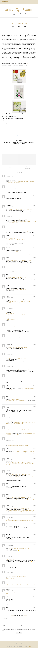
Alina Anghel (19, 140)
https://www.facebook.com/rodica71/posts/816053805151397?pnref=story (18, 548)
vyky (6, 195)
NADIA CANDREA (8, 307)
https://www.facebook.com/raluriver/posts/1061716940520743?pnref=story (19, 301)
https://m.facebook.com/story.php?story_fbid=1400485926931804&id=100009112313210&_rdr (21, 584)
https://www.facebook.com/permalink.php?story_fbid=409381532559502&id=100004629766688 (22, 231)
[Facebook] (16, 3)
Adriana (7, 285)
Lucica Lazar (8, 470)
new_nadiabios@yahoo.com (10, 313)
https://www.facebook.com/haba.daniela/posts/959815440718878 (15, 329)
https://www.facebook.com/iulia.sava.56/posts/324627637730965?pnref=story (19, 268)
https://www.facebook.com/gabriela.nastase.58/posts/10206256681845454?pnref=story (20, 390)
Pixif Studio (29, 646)
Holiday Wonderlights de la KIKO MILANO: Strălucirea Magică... (27, 166)
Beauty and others (9, 185)
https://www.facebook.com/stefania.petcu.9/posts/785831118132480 (17, 539)
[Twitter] (16, 643)
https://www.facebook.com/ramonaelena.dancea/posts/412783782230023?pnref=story (20, 209)
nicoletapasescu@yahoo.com (10, 578)
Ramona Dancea (8, 205)
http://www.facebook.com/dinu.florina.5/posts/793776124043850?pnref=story (19, 277)
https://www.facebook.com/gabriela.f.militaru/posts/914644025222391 (16, 251)
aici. (27, 63)
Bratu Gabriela (8, 247)
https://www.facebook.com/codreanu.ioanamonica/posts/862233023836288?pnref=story (20, 429)
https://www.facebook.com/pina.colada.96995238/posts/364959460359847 (16, 576)
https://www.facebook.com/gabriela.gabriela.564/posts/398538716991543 (18, 179)
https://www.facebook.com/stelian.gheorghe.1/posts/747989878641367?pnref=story (20, 462)
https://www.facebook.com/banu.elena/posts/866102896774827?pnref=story (19, 378)
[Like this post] (15, 30)
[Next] (10, 1)
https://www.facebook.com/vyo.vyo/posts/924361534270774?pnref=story (18, 347)
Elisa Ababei (8, 414)
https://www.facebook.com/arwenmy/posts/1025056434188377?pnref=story (17, 338)
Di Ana (7, 523)
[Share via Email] (22, 30)
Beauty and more (16, 113)
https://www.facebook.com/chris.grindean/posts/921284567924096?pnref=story (20, 369)
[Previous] (9, 1)
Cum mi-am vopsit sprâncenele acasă (10, 166)
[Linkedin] (20, 3)
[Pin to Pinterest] (18, 132)
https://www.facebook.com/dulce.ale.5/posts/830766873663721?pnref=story (23, 451)
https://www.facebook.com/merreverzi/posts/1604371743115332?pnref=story (19, 219)
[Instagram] (19, 643)
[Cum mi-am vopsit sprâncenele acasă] (10, 159)
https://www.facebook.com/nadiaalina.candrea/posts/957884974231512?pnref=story (20, 314)
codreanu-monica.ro (9, 426)
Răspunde (34, 195)
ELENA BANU (8, 374)
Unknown (7, 257)
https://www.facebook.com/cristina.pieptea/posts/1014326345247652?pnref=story (19, 497)
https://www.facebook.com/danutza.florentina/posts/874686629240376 (18, 445)
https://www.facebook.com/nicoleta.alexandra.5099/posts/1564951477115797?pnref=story (20, 191)
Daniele (7, 437)
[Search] (35, 19)
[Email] (21, 3)
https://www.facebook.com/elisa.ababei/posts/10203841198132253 (18, 418)
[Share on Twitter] (17, 30)
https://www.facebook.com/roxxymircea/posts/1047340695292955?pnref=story (19, 260)
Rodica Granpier (9, 544)
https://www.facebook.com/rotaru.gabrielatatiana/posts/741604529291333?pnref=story (20, 601)
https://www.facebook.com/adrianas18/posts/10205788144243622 (17, 289)
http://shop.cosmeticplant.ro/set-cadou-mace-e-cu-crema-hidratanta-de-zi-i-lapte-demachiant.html (21, 254)
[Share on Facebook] (16, 30)
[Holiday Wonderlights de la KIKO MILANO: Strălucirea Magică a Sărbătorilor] (27, 159)
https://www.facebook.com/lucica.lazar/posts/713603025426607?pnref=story (19, 474)
